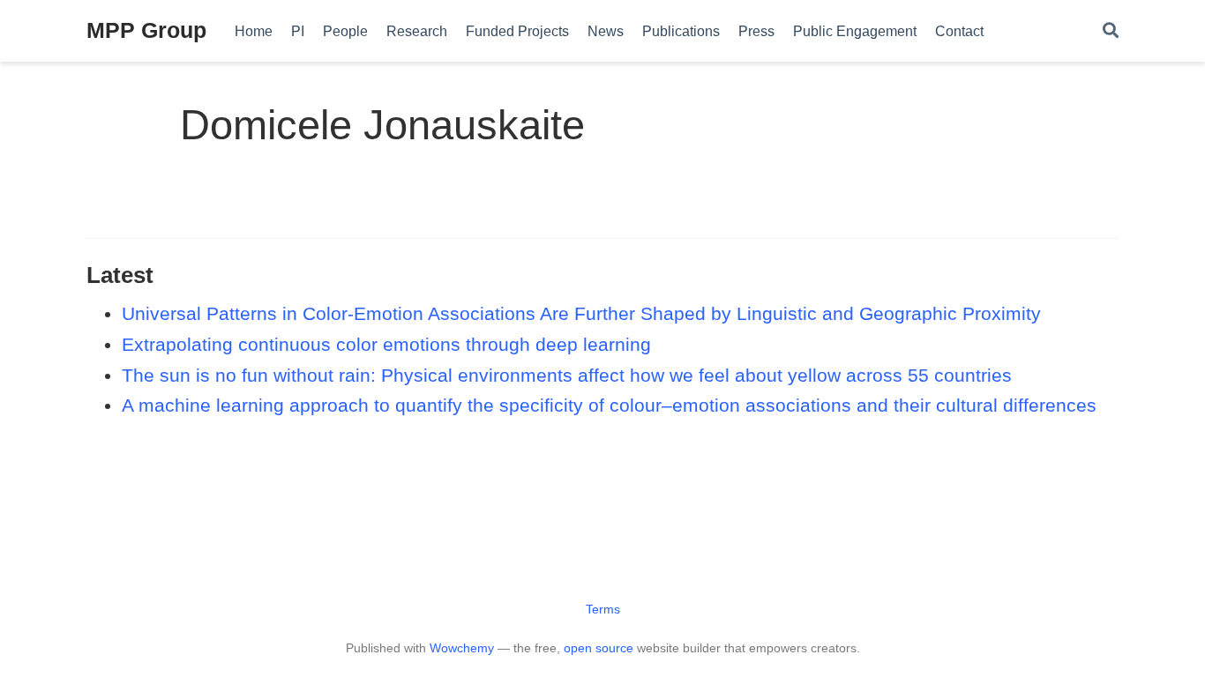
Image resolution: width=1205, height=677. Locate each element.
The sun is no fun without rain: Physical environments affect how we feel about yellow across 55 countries (567, 375)
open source (598, 648)
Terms (603, 609)
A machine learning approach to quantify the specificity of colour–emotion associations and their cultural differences (609, 405)
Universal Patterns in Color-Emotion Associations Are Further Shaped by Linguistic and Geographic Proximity (581, 313)
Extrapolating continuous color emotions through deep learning (386, 344)
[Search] (1111, 31)
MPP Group (146, 30)
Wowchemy (462, 648)
